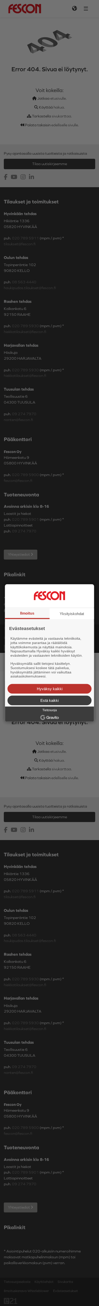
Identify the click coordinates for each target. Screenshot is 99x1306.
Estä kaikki (49, 700)
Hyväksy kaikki (49, 689)
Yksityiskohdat (72, 613)
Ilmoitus (27, 613)
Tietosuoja (49, 710)
